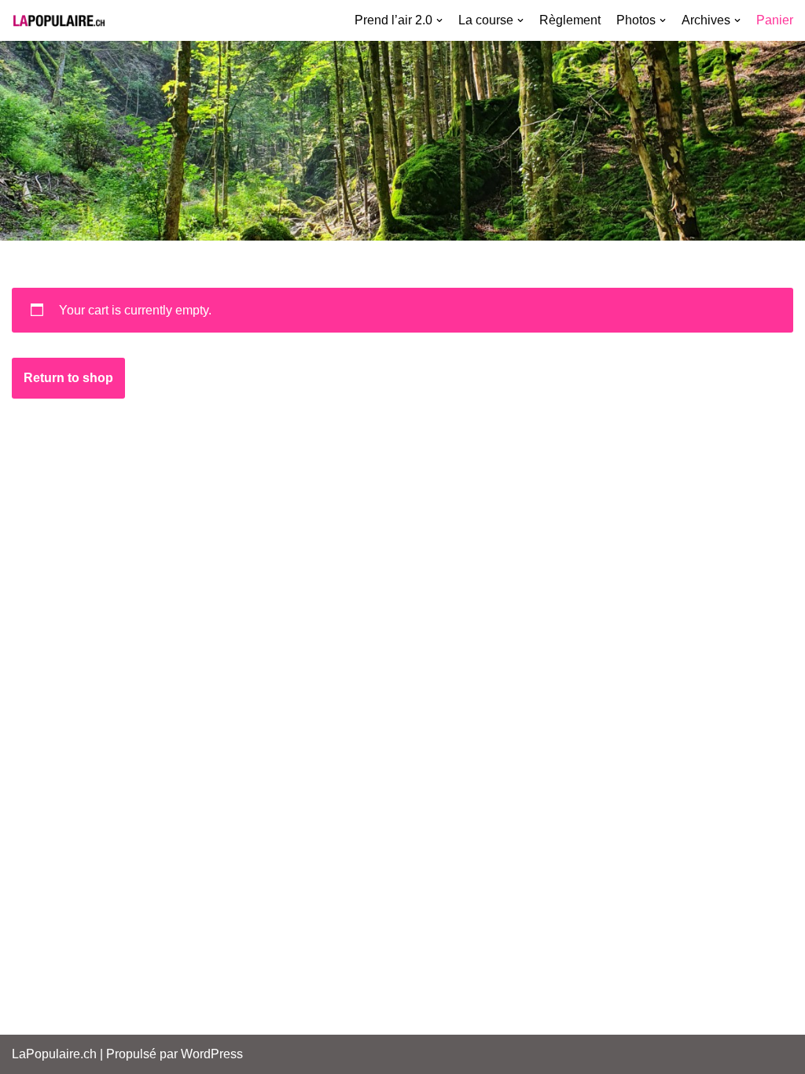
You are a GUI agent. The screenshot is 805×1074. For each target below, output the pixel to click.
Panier (774, 20)
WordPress (212, 1054)
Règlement (570, 20)
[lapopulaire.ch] (59, 20)
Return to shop (68, 377)
